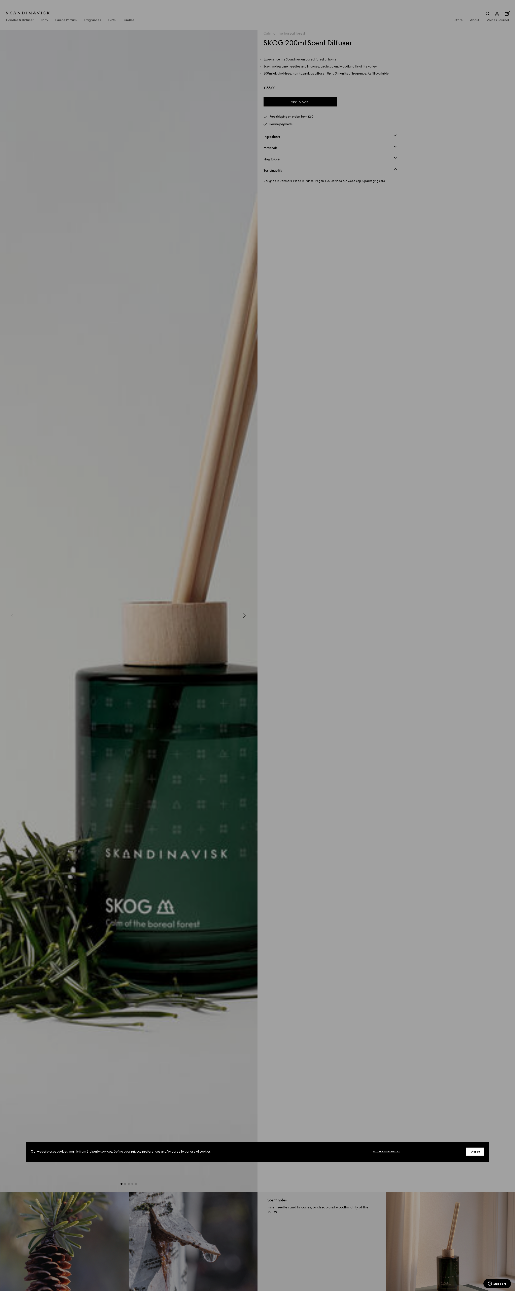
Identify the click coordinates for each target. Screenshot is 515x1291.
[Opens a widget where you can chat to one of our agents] (497, 1284)
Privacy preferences (386, 1151)
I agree (475, 1151)
